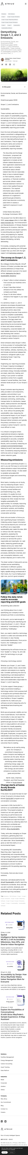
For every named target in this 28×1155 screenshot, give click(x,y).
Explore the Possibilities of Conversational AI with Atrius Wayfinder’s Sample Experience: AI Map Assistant (13, 1014)
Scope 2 (3, 25)
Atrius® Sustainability (8, 882)
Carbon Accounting (6, 1063)
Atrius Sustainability (13, 829)
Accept (4, 1152)
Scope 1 (3, 16)
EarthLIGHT (10, 798)
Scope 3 (9, 25)
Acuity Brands (17, 782)
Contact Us (4, 1109)
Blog (2, 1105)
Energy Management (7, 1060)
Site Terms (22, 1142)
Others (3, 1089)
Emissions (4, 14)
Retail (2, 1079)
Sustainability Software (7, 28)
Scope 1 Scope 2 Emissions (13, 16)
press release (9, 220)
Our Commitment (6, 1102)
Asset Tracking (5, 1067)
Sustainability (17, 25)
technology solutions (16, 253)
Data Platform (5, 1070)
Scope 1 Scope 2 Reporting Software (10, 19)
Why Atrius (4, 1099)
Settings (11, 1152)
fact (12, 319)
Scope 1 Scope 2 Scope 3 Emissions (9, 22)
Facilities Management (7, 1057)
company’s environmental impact (12, 446)
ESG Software (11, 14)
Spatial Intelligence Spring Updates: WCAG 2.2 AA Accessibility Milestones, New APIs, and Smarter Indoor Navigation (13, 940)
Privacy (15, 1142)
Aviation (3, 1086)
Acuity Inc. (9, 1142)
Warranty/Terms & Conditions (9, 1145)
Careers (3, 1112)
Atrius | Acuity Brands (7, 4)
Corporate (4, 1083)
